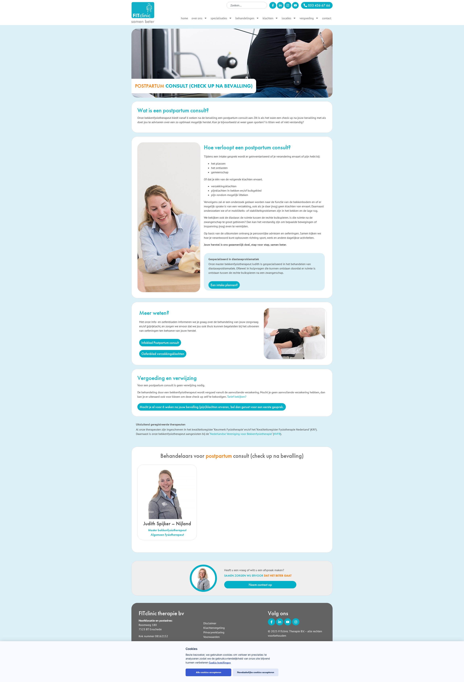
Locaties (286, 18)
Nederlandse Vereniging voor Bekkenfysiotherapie (241, 434)
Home (184, 18)
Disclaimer (209, 623)
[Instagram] (287, 5)
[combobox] (247, 5)
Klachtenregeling (214, 628)
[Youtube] (295, 5)
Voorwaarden (211, 637)
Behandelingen (244, 18)
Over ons (197, 18)
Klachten (268, 18)
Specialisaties (219, 18)
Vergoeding (307, 18)
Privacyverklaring (213, 632)
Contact (326, 18)
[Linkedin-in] (280, 5)
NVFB (277, 434)
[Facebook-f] (272, 5)
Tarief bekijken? (236, 396)
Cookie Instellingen (220, 662)
